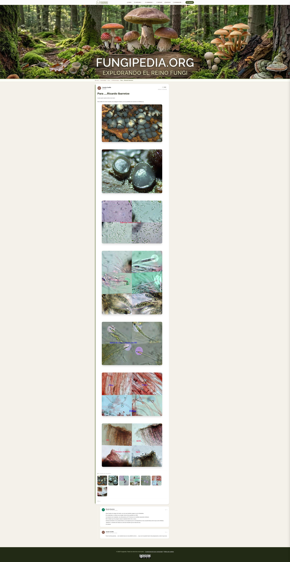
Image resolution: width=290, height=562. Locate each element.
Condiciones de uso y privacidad (154, 551)
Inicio (129, 2)
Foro (109, 80)
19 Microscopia (115, 80)
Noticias (168, 2)
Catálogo (138, 2)
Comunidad (149, 2)
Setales (160, 2)
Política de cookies (169, 551)
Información (177, 2)
